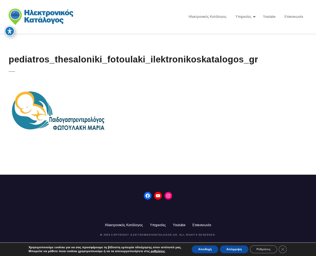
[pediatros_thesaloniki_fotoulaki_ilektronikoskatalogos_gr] (57, 84)
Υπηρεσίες (243, 16)
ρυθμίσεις (158, 251)
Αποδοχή (205, 249)
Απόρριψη (234, 249)
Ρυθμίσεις (263, 249)
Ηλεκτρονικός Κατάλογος (208, 16)
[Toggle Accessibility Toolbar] (10, 31)
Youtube (269, 16)
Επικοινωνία (293, 16)
